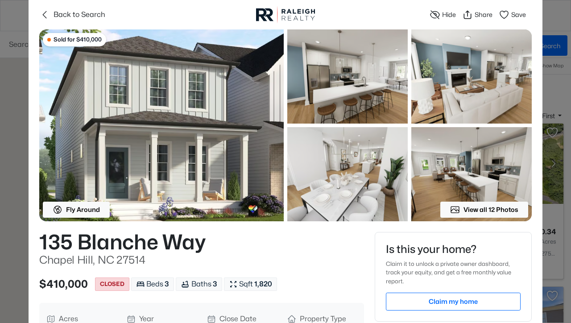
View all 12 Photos (490, 209)
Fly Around (83, 209)
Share (483, 14)
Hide (449, 14)
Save (518, 14)
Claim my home (453, 301)
